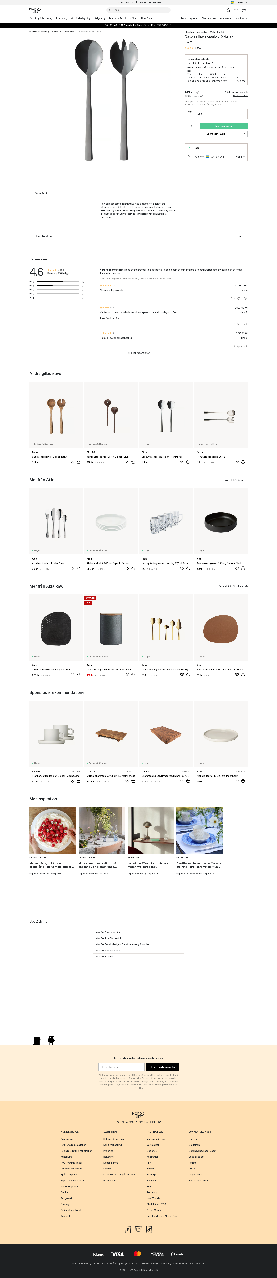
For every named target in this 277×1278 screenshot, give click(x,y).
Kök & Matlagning (81, 18)
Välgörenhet (195, 1174)
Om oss (193, 1139)
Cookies (65, 1192)
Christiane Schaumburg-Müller (200, 32)
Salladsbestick (67, 31)
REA (149, 1162)
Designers (152, 1150)
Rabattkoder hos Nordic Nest (162, 1216)
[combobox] (239, 2)
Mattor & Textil (117, 18)
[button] (193, 47)
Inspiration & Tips (156, 1139)
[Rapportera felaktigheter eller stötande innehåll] (245, 298)
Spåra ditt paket (69, 1174)
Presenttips (153, 1192)
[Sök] (110, 10)
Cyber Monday (155, 1210)
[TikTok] (149, 1229)
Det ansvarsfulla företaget (202, 1150)
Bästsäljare (152, 1174)
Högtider (151, 1180)
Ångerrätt (66, 1216)
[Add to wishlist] (72, 462)
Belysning (99, 18)
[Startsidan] (35, 10)
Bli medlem (240, 79)
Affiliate (193, 1162)
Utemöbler (147, 18)
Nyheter (193, 18)
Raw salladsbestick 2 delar (88, 31)
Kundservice (67, 1139)
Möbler (133, 18)
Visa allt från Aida (234, 480)
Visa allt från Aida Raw (231, 586)
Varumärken (209, 18)
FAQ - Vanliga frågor (71, 1162)
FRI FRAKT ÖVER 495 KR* (141, 2)
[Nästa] (172, 100)
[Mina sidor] (228, 10)
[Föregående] (40, 100)
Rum (183, 18)
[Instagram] (138, 1229)
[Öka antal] (196, 126)
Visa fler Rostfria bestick (109, 938)
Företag (65, 1204)
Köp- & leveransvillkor (72, 1180)
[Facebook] (128, 1229)
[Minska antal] (187, 126)
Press (192, 1168)
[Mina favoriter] (236, 10)
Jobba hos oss (197, 1156)
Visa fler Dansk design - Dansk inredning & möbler (122, 944)
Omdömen (194, 1145)
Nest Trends (153, 1198)
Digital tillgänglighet (71, 1210)
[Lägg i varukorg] (78, 462)
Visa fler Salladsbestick (108, 950)
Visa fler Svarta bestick (108, 932)
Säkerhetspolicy (69, 1186)
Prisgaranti (66, 1198)
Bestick (54, 31)
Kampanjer (226, 18)
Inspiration (241, 18)
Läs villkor (138, 1088)
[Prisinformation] (197, 92)
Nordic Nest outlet (198, 1180)
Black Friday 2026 (156, 1204)
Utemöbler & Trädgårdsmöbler (119, 1174)
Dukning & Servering (40, 18)
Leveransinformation (71, 1168)
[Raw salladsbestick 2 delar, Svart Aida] (106, 100)
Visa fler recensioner (138, 353)
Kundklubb (66, 1156)
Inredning (61, 18)
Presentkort (109, 1180)
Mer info (240, 156)
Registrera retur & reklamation (76, 1150)
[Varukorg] (244, 10)
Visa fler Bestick (104, 956)
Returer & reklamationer (73, 1145)
